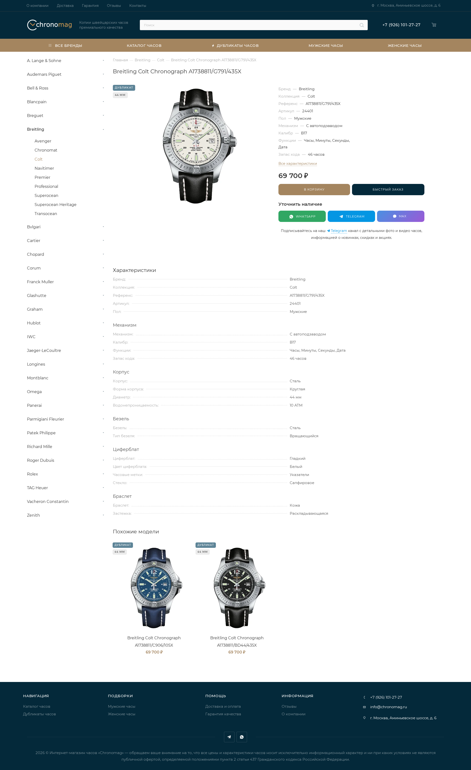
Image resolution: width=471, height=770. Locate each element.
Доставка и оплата (223, 706)
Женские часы (121, 714)
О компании (293, 714)
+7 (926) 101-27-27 (401, 25)
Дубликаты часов (39, 714)
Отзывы (289, 706)
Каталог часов (36, 706)
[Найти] (362, 25)
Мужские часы (121, 706)
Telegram (339, 231)
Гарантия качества (223, 714)
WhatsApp (241, 737)
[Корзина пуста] (434, 25)
